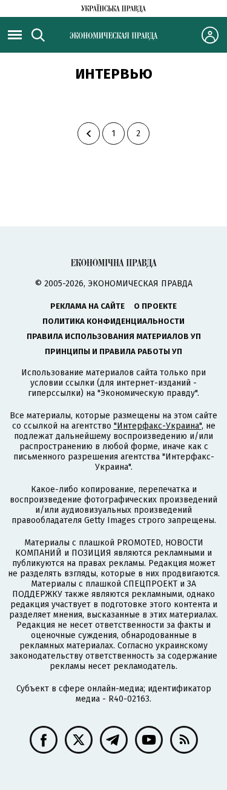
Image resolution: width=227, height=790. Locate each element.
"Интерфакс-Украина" (158, 426)
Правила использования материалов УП (114, 336)
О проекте (155, 306)
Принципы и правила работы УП (113, 351)
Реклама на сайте (87, 306)
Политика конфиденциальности (113, 321)
